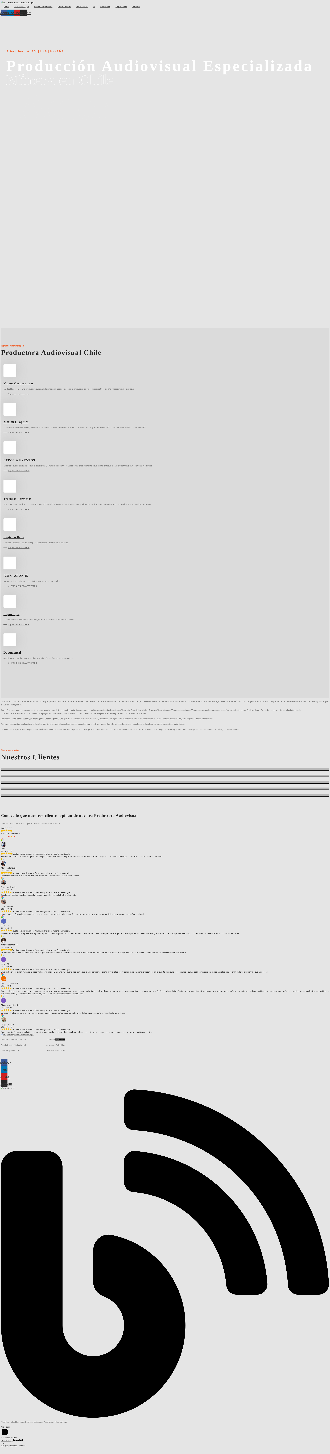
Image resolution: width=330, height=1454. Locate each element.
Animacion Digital (21, 6)
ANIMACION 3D (15, 575)
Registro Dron (13, 537)
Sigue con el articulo (19, 394)
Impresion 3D (82, 6)
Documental (12, 652)
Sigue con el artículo (19, 432)
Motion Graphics (15, 422)
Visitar (58, 823)
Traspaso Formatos (17, 498)
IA (94, 6)
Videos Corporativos (43, 6)
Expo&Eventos (64, 6)
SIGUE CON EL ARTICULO (22, 586)
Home (6, 6)
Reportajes (105, 6)
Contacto (136, 6)
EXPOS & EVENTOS (19, 460)
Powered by (7, 1440)
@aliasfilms (60, 1039)
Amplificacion (121, 6)
